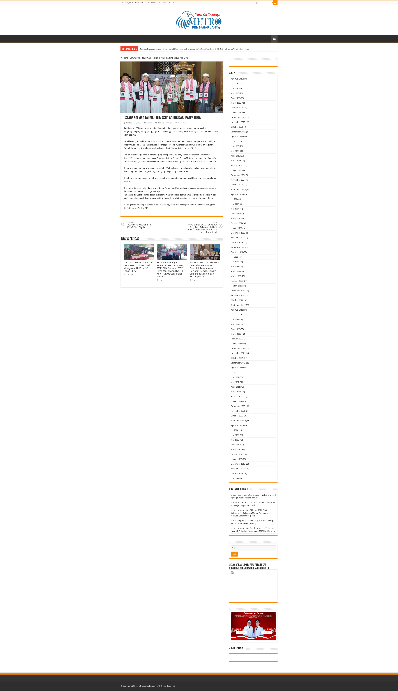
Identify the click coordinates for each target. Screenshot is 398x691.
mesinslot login (237, 510)
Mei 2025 (235, 151)
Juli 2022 (234, 315)
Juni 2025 (235, 146)
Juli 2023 (234, 257)
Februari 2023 (237, 281)
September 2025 (238, 132)
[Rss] (256, 3)
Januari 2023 (236, 286)
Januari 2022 (236, 343)
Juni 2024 (235, 204)
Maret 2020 (236, 449)
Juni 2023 (235, 262)
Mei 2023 (235, 266)
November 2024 (238, 180)
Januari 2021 (236, 401)
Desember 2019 (238, 464)
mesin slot (235, 520)
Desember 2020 (238, 406)
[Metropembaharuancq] (199, 19)
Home (125, 58)
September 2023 (238, 247)
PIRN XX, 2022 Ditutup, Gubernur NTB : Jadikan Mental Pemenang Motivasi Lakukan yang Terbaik (250, 513)
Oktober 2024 (237, 185)
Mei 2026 (235, 93)
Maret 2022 (236, 334)
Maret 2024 (236, 218)
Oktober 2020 (237, 416)
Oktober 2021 (237, 358)
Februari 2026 (237, 108)
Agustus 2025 (237, 136)
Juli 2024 (234, 199)
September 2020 (238, 420)
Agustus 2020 (237, 425)
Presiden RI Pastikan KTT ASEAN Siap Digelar (139, 224)
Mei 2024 (235, 209)
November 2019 (238, 469)
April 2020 (235, 444)
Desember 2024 (238, 175)
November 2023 (238, 237)
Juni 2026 (235, 88)
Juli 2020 (234, 430)
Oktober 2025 (237, 127)
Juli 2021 (234, 372)
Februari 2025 (237, 165)
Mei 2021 (235, 382)
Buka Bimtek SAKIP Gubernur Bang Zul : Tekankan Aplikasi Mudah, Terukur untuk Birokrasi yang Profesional (201, 227)
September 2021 (238, 363)
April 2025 (235, 156)
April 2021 (235, 387)
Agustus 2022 (237, 310)
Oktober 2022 (237, 300)
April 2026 (235, 98)
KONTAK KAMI (154, 3)
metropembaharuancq (147, 686)
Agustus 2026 (237, 79)
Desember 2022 (238, 290)
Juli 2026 (234, 83)
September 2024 (238, 189)
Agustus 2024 (237, 194)
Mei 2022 (235, 324)
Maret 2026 (236, 103)
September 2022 (238, 305)
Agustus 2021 (237, 367)
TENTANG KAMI (169, 3)
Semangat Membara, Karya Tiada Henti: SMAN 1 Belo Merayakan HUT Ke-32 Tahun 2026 (138, 266)
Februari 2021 (237, 396)
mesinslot (235, 502)
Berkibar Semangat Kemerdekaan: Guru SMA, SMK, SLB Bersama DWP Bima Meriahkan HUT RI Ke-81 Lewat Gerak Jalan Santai (194, 49)
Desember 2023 (238, 233)
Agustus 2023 (237, 252)
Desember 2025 (238, 117)
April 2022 (235, 329)
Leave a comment (165, 123)
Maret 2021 (236, 392)
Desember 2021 (238, 348)
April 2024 (235, 213)
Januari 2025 (236, 170)
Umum (133, 58)
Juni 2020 (235, 435)
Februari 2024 (237, 223)
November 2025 (238, 122)
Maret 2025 (236, 160)
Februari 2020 (237, 454)
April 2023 (235, 271)
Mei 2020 (235, 440)
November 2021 (238, 353)
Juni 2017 (235, 478)
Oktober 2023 (237, 242)
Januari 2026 (236, 112)
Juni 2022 (235, 319)
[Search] (275, 2)
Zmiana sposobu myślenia (242, 495)
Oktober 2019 (237, 473)
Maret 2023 (236, 276)
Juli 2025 (234, 141)
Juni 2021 (235, 377)
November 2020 (238, 411)
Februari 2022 (237, 339)
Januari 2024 (236, 228)
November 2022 (238, 295)
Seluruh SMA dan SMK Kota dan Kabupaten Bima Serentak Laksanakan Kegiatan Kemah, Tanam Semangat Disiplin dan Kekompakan (204, 269)
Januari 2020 (236, 459)
